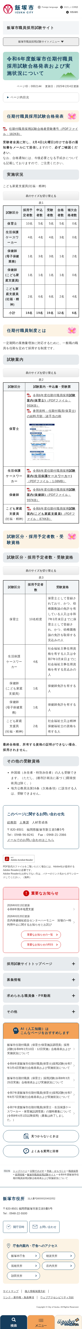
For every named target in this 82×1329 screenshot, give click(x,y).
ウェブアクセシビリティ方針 (57, 1297)
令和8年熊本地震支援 (20, 909)
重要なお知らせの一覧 (40, 934)
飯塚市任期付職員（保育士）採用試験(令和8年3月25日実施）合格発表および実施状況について (38, 1080)
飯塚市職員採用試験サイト (41, 1174)
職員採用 (73, 1171)
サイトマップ (11, 1291)
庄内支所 (51, 1265)
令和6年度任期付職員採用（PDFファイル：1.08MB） (51, 476)
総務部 (12, 822)
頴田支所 (16, 1275)
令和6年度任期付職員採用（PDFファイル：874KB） (51, 514)
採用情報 (19, 1174)
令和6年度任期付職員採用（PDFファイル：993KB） (51, 400)
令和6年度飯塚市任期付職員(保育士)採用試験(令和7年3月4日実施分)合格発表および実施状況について (39, 1065)
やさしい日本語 (71, 7)
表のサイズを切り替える (41, 195)
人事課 (24, 822)
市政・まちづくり (56, 1171)
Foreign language (50, 7)
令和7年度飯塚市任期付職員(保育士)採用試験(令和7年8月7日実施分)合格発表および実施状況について (39, 1094)
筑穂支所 (16, 1265)
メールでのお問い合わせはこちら (30, 840)
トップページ (20, 1171)
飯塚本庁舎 (18, 1255)
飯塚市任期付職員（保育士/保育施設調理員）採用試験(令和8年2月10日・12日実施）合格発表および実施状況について (39, 1049)
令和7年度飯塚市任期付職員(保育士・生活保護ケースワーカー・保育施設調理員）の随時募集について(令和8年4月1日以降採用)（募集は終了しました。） (39, 1113)
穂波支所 (51, 1255)
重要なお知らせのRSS (40, 944)
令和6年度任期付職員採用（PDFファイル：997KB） (51, 495)
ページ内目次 (19, 97)
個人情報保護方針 (35, 1291)
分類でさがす (37, 1171)
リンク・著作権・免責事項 (18, 1297)
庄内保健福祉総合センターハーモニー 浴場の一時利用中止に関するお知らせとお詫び (39, 922)
